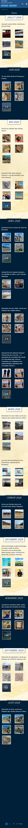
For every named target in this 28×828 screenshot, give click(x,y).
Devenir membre (12, 5)
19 (16, 823)
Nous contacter (4, 5)
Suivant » (21, 823)
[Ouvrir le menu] (26, 4)
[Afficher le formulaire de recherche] (22, 4)
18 (13, 823)
